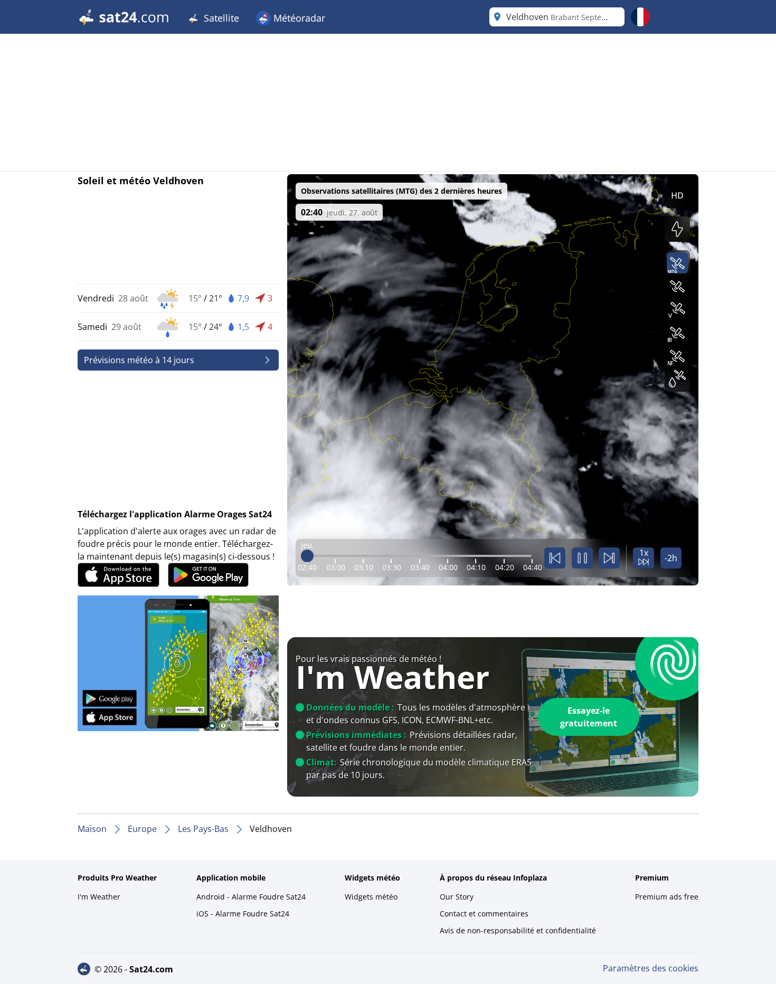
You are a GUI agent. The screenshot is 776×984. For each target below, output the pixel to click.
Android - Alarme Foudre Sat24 (251, 897)
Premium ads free (666, 897)
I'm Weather (99, 897)
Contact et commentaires (484, 914)
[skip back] (554, 558)
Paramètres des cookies (650, 968)
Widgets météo (371, 897)
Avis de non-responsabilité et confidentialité (518, 930)
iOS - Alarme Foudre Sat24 (242, 914)
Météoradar (298, 18)
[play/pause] (582, 558)
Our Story (457, 897)
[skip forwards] (609, 558)
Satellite (220, 18)
